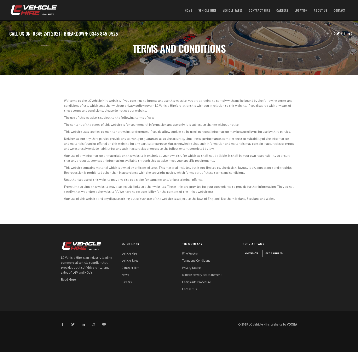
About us (320, 10)
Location (301, 10)
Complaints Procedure (196, 282)
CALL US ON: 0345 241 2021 (34, 33)
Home (188, 10)
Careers (282, 10)
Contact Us (189, 289)
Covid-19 (251, 253)
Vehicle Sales (233, 10)
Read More (68, 279)
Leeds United (274, 253)
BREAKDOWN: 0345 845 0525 (91, 33)
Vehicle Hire (207, 10)
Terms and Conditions (196, 260)
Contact (340, 10)
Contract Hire (259, 10)
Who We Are (190, 253)
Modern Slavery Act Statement (202, 275)
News (125, 275)
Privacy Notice (191, 268)
